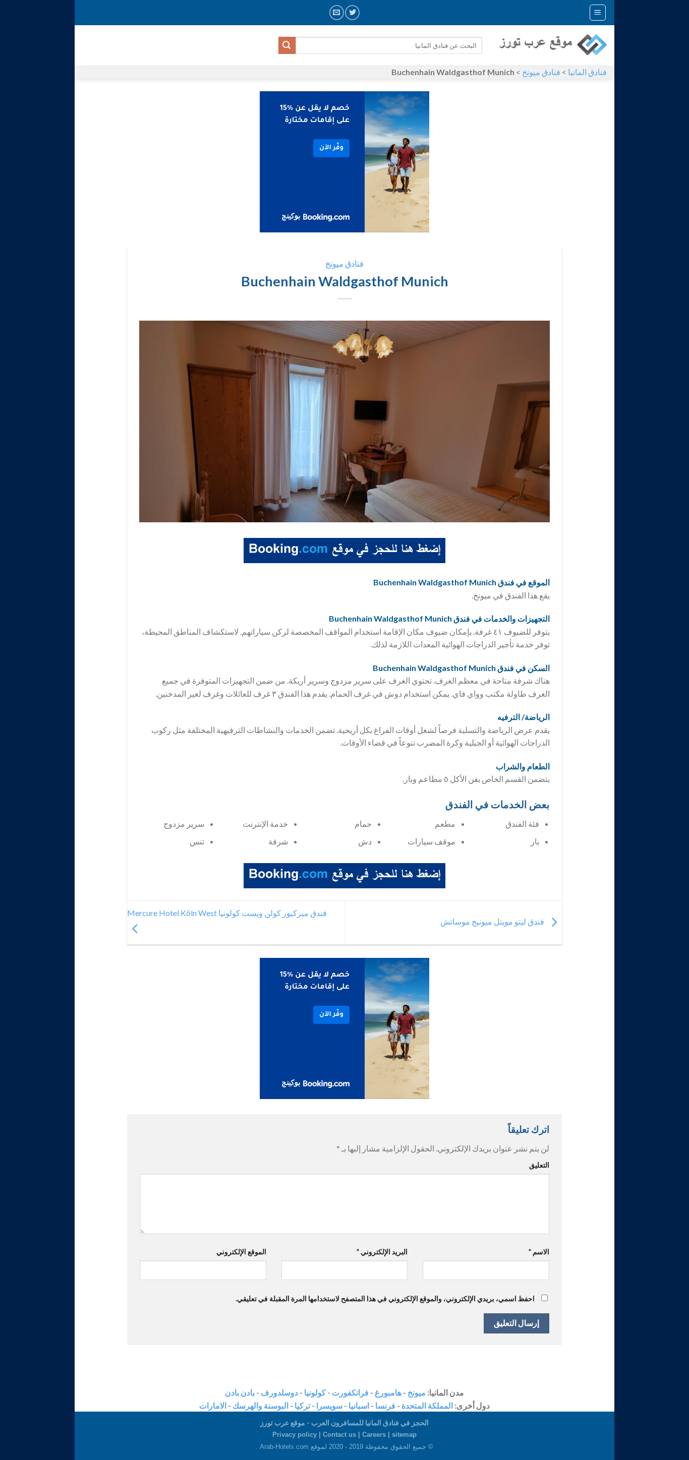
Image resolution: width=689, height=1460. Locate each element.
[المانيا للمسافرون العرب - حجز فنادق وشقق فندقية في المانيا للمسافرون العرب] (552, 45)
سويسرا (329, 1405)
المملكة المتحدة (427, 1405)
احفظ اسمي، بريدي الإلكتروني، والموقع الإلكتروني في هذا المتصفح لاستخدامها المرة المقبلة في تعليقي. (385, 1298)
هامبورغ (388, 1392)
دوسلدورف (279, 1392)
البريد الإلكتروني (382, 1251)
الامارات (212, 1405)
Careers (374, 1434)
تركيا (302, 1405)
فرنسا (385, 1405)
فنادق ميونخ (541, 72)
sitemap (404, 1434)
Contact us (339, 1434)
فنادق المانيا (587, 72)
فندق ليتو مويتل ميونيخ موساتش (493, 921)
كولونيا (315, 1392)
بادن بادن (240, 1392)
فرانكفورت (350, 1392)
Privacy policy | (297, 1434)
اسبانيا (359, 1405)
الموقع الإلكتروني (241, 1251)
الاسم (539, 1251)
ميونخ (417, 1392)
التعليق (539, 1165)
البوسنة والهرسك (261, 1405)
